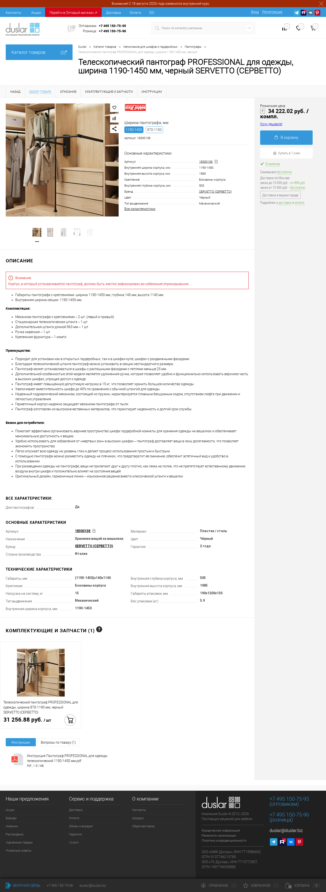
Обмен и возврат (81, 826)
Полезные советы (19, 850)
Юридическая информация (221, 830)
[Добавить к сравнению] (114, 118)
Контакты (13, 13)
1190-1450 (134, 130)
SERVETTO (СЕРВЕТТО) (215, 191)
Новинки (12, 826)
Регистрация (272, 12)
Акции (36, 13)
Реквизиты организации (219, 835)
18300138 (206, 161)
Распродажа (14, 834)
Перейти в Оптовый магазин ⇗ (73, 13)
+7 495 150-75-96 (112, 31)
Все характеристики (139, 209)
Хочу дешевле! (271, 124)
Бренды (11, 818)
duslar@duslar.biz (286, 830)
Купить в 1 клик (289, 153)
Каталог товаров (28, 52)
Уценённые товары (19, 842)
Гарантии (75, 834)
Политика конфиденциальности (224, 840)
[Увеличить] (62, 159)
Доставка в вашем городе (280, 195)
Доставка (113, 13)
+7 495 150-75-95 (112, 25)
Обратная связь (143, 826)
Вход (255, 12)
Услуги (74, 842)
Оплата (135, 13)
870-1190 (154, 130)
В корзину (289, 137)
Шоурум (138, 818)
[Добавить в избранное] (114, 107)
